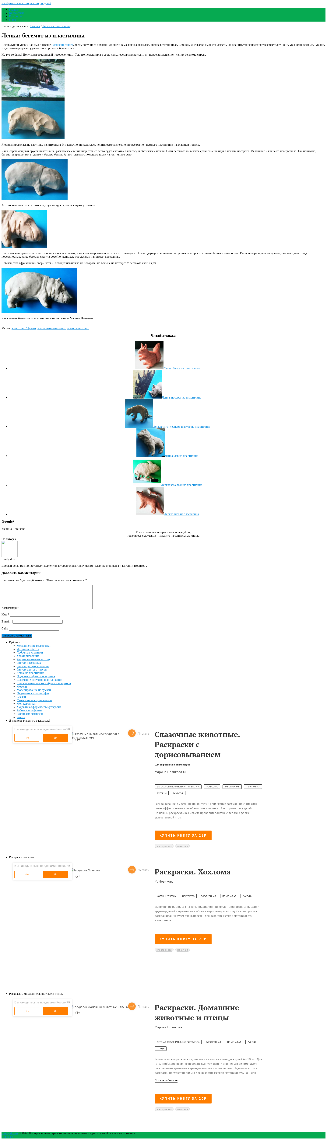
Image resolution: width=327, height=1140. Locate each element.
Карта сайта (16, 13)
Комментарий (10, 607)
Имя (5, 614)
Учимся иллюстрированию (34, 700)
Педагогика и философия (33, 693)
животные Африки (24, 328)
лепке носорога (63, 44)
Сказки (21, 696)
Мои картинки (26, 703)
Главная (14, 9)
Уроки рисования (28, 655)
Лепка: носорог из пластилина (181, 397)
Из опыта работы (28, 649)
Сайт (5, 628)
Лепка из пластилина (56, 26)
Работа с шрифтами (29, 710)
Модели (22, 686)
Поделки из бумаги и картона (36, 676)
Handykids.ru (10, 1133)
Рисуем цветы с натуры (32, 669)
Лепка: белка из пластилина (182, 368)
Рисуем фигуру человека (33, 666)
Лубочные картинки (30, 652)
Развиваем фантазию (30, 713)
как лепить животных (51, 328)
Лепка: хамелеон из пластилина (181, 484)
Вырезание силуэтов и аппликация (39, 679)
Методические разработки (34, 645)
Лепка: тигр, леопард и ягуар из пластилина (181, 426)
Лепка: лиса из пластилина (181, 514)
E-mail (7, 621)
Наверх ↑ (7, 1136)
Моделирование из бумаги (34, 690)
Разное (21, 717)
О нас (12, 19)
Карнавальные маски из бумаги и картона (44, 683)
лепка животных (78, 328)
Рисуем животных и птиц (33, 659)
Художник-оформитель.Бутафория (39, 707)
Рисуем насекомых (29, 662)
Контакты (15, 16)
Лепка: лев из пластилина (181, 455)
